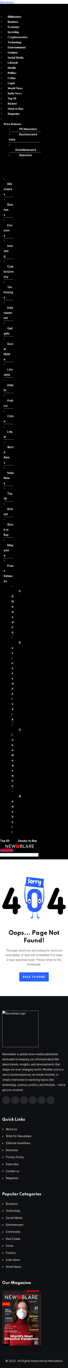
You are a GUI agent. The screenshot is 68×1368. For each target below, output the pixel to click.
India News (15, 93)
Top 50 (12, 98)
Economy (13, 26)
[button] (21, 124)
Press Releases (12, 124)
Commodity (13, 1231)
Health (12, 67)
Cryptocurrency (18, 37)
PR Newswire (28, 129)
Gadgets (13, 52)
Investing (13, 32)
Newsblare (7, 2)
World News (15, 88)
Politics (12, 72)
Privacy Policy (15, 1157)
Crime (11, 78)
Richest (12, 103)
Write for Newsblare (18, 1136)
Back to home (34, 976)
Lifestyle (13, 62)
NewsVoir (25, 155)
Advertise (12, 1150)
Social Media (15, 57)
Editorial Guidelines (18, 1143)
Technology (15, 42)
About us (11, 1129)
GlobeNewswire (25, 150)
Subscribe (12, 1164)
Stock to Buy (15, 108)
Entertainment (17, 47)
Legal (11, 83)
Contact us (12, 1171)
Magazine (14, 113)
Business (13, 21)
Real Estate (13, 1239)
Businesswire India (23, 137)
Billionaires (14, 16)
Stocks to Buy (27, 841)
